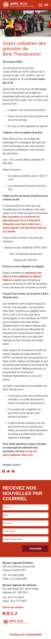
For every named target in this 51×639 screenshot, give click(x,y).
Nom (6, 514)
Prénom (7, 506)
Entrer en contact (13, 607)
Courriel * (8, 522)
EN (46, 5)
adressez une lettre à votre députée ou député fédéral (22, 276)
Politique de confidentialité (26, 634)
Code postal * (10, 530)
